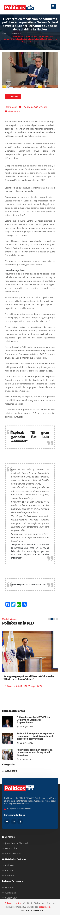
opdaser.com (44, 906)
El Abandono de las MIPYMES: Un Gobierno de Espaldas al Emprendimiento (33, 720)
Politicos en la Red (13, 903)
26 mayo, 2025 (26, 726)
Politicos (9, 865)
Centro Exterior (13, 853)
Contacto (10, 875)
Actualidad (16, 33)
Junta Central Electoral (16, 843)
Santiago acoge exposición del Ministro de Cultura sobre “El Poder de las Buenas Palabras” (28, 677)
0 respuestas (14, 111)
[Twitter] (7, 821)
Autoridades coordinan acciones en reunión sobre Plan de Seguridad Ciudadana (34, 752)
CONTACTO (11, 897)
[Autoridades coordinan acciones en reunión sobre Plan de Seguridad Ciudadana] (7, 755)
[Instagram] (14, 821)
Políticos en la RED (13, 686)
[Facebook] (20, 821)
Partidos (9, 870)
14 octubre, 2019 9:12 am (34, 106)
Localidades (11, 848)
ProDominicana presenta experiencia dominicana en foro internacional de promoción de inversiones (36, 736)
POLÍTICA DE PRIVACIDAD (32, 910)
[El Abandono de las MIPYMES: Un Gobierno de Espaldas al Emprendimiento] (7, 722)
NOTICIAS (10, 887)
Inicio (4, 33)
